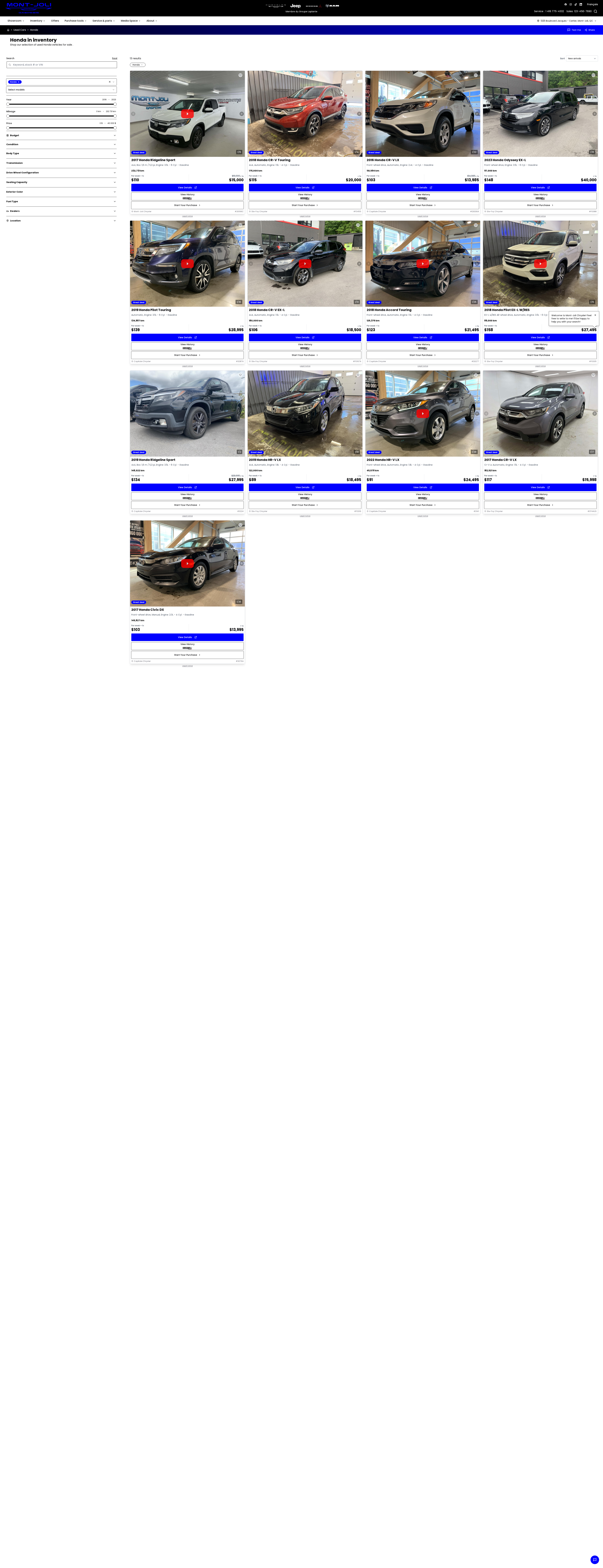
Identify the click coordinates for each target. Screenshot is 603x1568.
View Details (185, 187)
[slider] (7, 104)
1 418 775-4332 (555, 11)
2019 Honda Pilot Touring (151, 310)
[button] (110, 82)
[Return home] (8, 30)
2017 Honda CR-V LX (500, 460)
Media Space (129, 21)
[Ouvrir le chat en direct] (594, 1559)
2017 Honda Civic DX (147, 610)
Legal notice (187, 216)
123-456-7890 (583, 11)
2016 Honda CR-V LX (383, 160)
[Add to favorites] (240, 75)
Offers (55, 21)
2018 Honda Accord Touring (389, 310)
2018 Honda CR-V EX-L (267, 310)
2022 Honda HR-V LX (383, 460)
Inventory (36, 21)
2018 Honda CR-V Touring (269, 160)
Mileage (10, 111)
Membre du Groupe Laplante (301, 11)
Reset (114, 58)
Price (9, 123)
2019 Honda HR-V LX (265, 460)
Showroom (14, 21)
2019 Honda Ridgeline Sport (153, 460)
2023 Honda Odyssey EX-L (505, 160)
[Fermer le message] (595, 315)
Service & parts (102, 21)
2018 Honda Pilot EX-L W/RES (507, 310)
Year (9, 99)
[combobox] (61, 82)
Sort (562, 58)
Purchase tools (74, 21)
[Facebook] (565, 4)
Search (10, 58)
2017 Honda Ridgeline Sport (153, 160)
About (150, 21)
